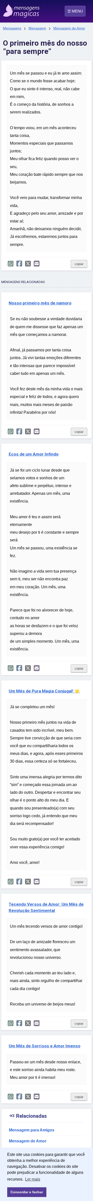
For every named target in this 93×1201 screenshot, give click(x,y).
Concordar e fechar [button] (26, 1192)
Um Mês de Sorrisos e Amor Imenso (44, 1045)
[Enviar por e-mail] (36, 263)
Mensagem (37, 28)
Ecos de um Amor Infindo (34, 454)
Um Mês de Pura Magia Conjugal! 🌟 (44, 691)
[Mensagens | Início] (8, 9)
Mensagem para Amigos (31, 1130)
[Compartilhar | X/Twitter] (28, 263)
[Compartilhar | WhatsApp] (10, 263)
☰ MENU (75, 11)
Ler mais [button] (32, 1179)
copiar (79, 264)
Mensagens (12, 28)
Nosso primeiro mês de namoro (40, 302)
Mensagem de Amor (69, 28)
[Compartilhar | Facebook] (19, 263)
